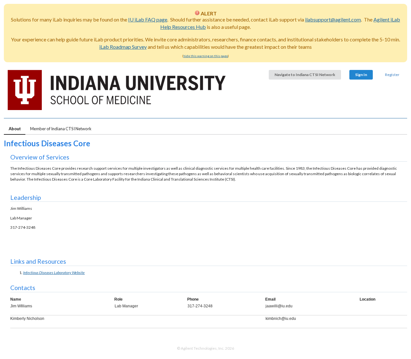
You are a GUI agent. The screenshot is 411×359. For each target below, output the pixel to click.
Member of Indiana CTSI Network (61, 128)
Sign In (361, 74)
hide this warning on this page (205, 56)
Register (392, 74)
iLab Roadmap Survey (123, 47)
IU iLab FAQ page (147, 19)
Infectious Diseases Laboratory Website (54, 272)
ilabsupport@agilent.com (333, 19)
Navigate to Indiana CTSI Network (305, 74)
